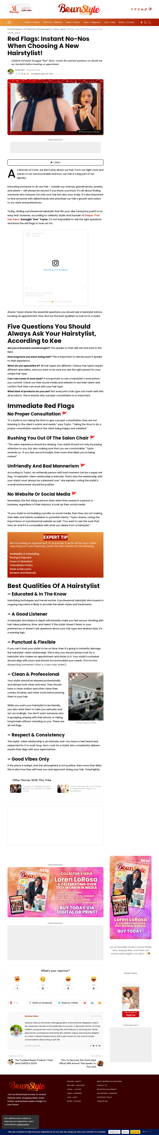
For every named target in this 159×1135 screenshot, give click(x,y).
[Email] (27, 73)
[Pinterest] (135, 9)
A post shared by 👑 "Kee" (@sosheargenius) (55, 301)
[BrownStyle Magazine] (79, 9)
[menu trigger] (10, 22)
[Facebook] (132, 9)
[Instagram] (139, 9)
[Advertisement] (55, 147)
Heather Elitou (20, 70)
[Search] (150, 22)
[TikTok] (145, 9)
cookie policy (23, 1124)
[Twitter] (19, 73)
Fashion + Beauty (13, 33)
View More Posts (95, 1016)
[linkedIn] (92, 1003)
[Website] (90, 1045)
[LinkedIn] (142, 9)
